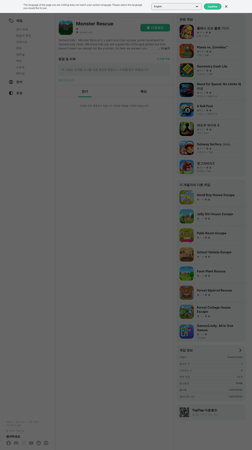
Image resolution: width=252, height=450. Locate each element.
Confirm (213, 6)
